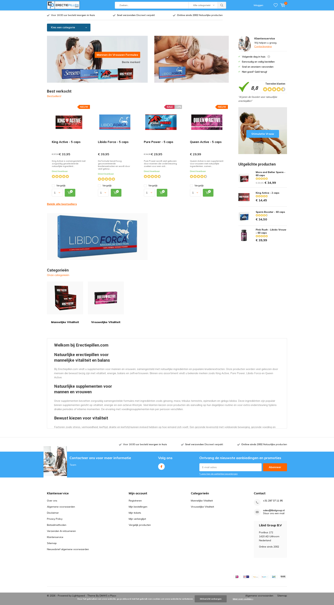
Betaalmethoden (56, 524)
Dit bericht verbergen (210, 599)
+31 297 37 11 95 (273, 500)
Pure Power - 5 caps (158, 142)
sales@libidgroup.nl (274, 510)
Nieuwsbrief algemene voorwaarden (68, 549)
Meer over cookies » (243, 599)
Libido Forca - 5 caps (113, 142)
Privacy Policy (54, 518)
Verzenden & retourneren (61, 531)
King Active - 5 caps (66, 142)
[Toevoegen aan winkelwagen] (70, 193)
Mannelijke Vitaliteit (65, 322)
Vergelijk (61, 185)
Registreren (135, 500)
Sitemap (52, 543)
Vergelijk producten (140, 524)
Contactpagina (263, 46)
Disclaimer (53, 512)
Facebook (161, 466)
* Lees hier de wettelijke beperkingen (218, 473)
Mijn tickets (135, 512)
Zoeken (222, 5)
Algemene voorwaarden (61, 506)
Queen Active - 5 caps (206, 142)
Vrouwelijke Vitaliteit (105, 322)
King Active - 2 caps (267, 192)
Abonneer (275, 467)
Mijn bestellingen (138, 506)
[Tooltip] (268, 57)
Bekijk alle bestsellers (62, 204)
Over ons (52, 500)
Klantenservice (55, 537)
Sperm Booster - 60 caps (270, 211)
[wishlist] (276, 5)
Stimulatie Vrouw (262, 130)
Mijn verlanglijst (137, 518)
